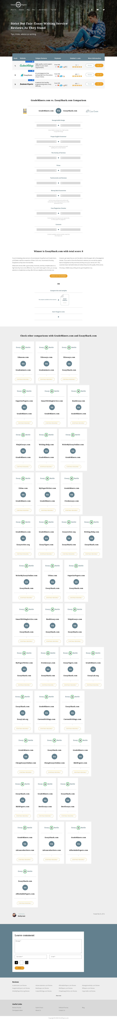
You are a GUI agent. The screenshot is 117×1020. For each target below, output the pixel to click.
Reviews (21, 10)
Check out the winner (58, 276)
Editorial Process (63, 1007)
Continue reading (23, 379)
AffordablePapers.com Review (67, 985)
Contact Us (62, 1010)
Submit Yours (39, 1007)
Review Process (16, 1007)
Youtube (98, 9)
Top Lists (53, 10)
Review (90, 65)
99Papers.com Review (88, 988)
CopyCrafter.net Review (88, 991)
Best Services (43, 10)
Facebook (91, 10)
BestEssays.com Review (42, 988)
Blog (28, 10)
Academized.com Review (19, 985)
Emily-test (21, 916)
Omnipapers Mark (17, 1010)
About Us (13, 10)
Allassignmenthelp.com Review (91, 985)
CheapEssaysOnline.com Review (68, 991)
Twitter (104, 9)
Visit (98, 65)
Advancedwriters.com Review (44, 985)
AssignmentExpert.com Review (21, 988)
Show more (58, 995)
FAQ (33, 10)
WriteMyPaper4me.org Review (20, 991)
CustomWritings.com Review (44, 991)
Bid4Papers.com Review (66, 988)
